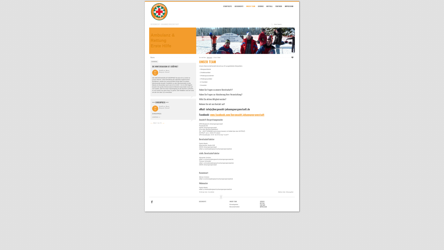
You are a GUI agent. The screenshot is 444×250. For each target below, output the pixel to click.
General (154, 61)
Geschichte (239, 6)
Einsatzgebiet (289, 192)
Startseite (227, 6)
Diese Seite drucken (292, 57)
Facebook (152, 202)
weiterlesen (155, 117)
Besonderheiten (235, 207)
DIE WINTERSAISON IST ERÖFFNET (165, 66)
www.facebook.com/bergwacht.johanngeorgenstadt (237, 114)
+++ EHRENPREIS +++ (160, 102)
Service (261, 6)
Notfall (269, 6)
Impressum (289, 6)
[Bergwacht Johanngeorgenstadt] (159, 20)
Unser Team (250, 6)
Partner (278, 6)
